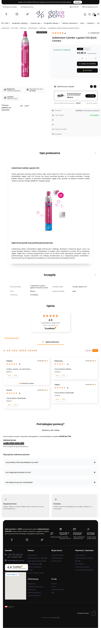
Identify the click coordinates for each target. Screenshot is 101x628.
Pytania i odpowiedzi (34, 567)
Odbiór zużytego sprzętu (36, 573)
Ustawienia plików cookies (36, 558)
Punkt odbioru (79, 564)
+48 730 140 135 (13, 443)
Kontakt (30, 570)
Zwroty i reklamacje (34, 595)
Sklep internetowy (50, 617)
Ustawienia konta (57, 558)
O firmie (54, 584)
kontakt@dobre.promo (91, 7)
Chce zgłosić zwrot (34, 564)
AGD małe (23, 28)
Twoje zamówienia (57, 555)
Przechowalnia (56, 561)
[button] (95, 58)
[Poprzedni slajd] (91, 86)
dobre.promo (5, 28)
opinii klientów (50, 323)
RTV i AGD (15, 28)
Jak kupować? (32, 555)
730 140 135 (75, 7)
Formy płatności (80, 555)
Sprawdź (78, 2)
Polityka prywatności (34, 593)
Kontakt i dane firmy (57, 590)
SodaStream (94, 33)
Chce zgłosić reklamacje (36, 561)
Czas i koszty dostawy (82, 567)
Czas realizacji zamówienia (84, 570)
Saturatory (43, 28)
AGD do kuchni (32, 28)
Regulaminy (31, 584)
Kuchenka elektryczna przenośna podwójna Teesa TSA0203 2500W (74, 94)
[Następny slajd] (95, 86)
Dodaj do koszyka (88, 64)
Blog (52, 593)
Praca (53, 587)
